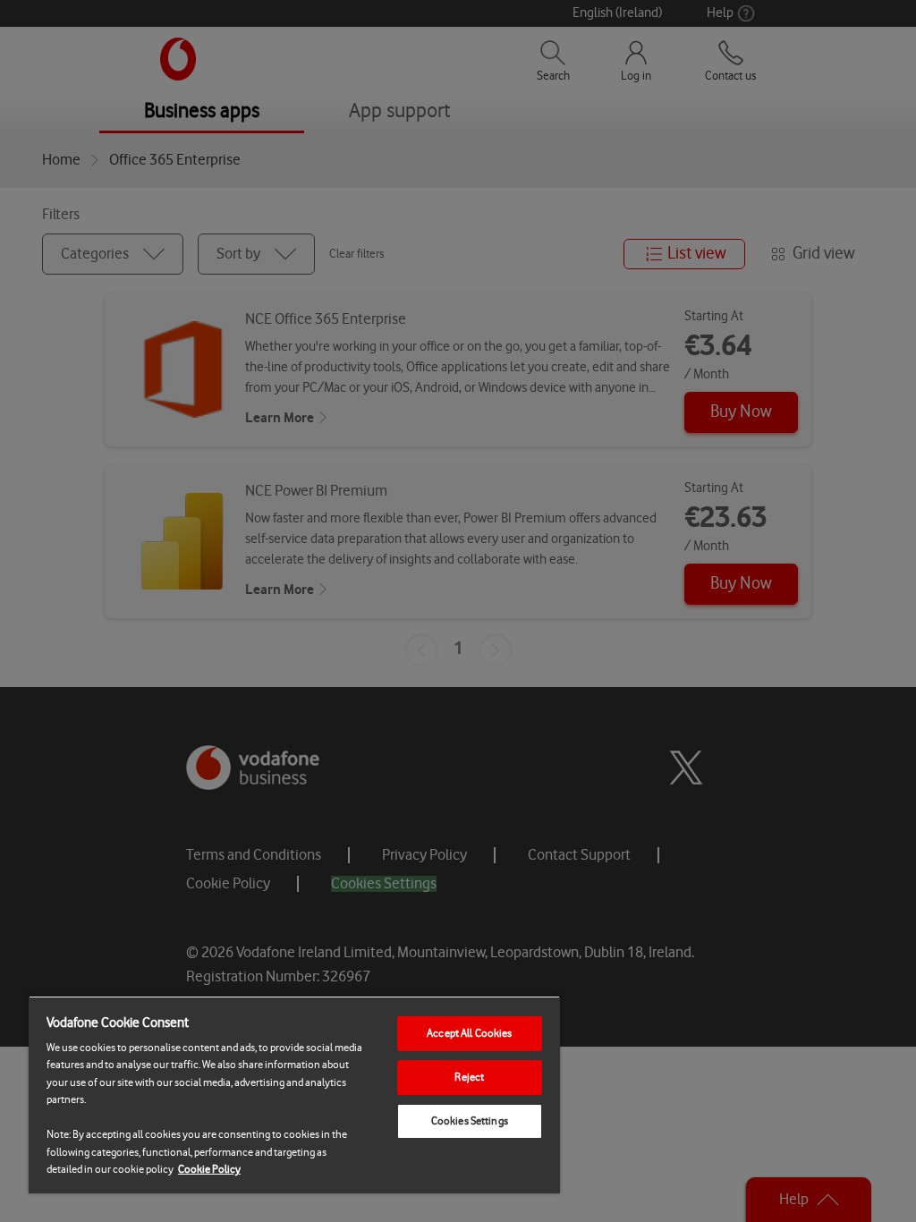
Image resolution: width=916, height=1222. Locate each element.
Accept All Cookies (469, 1033)
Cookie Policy (209, 1169)
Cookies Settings (469, 1121)
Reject (469, 1077)
